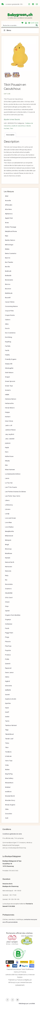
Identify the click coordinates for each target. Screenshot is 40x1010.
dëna (6, 324)
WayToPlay (9, 774)
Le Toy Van (9, 483)
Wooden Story (10, 800)
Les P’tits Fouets (11, 487)
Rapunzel (8, 668)
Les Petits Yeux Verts (12, 496)
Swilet (7, 716)
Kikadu (7, 461)
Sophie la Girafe (10, 699)
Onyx (7, 606)
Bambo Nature (10, 240)
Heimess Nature (10, 399)
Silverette (8, 685)
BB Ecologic (9, 244)
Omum (7, 602)
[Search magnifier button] (36, 25)
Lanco (7, 478)
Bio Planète (9, 262)
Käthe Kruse (9, 456)
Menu (9, 30)
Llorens (7, 509)
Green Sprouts (10, 381)
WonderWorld (10, 796)
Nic (6, 580)
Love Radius (9, 527)
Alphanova (8, 214)
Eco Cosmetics (10, 333)
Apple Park (9, 218)
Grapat (7, 377)
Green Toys (9, 386)
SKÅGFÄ (8, 690)
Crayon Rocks (10, 315)
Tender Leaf (9, 738)
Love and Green (10, 518)
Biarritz (7, 258)
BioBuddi (8, 275)
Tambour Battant (11, 725)
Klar (6, 465)
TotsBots (8, 752)
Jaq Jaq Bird (9, 434)
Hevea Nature (9, 408)
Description (10, 135)
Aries (7, 222)
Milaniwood (9, 536)
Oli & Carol (9, 597)
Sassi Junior (9, 672)
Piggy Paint (9, 633)
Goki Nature (9, 372)
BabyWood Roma (11, 231)
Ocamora (8, 588)
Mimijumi (8, 540)
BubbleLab (8, 293)
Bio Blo (7, 266)
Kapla (7, 447)
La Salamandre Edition (12, 474)
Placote (7, 641)
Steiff (7, 712)
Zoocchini (8, 813)
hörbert (7, 416)
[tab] (10, 135)
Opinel (7, 611)
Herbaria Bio (9, 403)
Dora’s (7, 328)
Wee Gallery (9, 778)
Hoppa (7, 412)
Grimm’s (8, 390)
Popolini (8, 650)
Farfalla (7, 346)
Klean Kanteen (10, 469)
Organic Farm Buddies (12, 615)
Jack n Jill (8, 425)
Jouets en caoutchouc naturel (21, 126)
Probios (8, 655)
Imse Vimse (9, 421)
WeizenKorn (9, 782)
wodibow (8, 791)
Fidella (7, 355)
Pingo (7, 637)
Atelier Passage (10, 227)
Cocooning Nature (11, 306)
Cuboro (7, 319)
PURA (7, 659)
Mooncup (8, 549)
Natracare (8, 566)
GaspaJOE (8, 364)
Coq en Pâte (9, 311)
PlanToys (8, 646)
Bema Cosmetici (10, 253)
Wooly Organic (10, 805)
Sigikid (7, 681)
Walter (7, 769)
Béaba (7, 249)
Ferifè (7, 350)
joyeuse (7, 443)
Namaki (7, 558)
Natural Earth (9, 562)
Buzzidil (8, 297)
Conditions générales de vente (12, 834)
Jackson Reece (10, 430)
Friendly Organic (10, 359)
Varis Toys (8, 760)
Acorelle (8, 200)
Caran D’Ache (9, 302)
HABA (7, 394)
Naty (6, 575)
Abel (6, 196)
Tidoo (7, 743)
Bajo (6, 236)
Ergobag (8, 341)
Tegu (6, 730)
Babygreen (20, 16)
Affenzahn (8, 205)
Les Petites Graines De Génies (15, 491)
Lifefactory (9, 505)
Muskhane (8, 553)
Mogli (7, 544)
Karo (6, 452)
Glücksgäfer (9, 368)
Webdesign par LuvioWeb (27, 1003)
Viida (7, 765)
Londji (7, 513)
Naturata (8, 571)
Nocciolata (9, 584)
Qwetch (7, 663)
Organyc (8, 619)
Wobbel (7, 787)
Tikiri (11, 128)
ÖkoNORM (8, 593)
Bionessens (9, 280)
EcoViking (8, 337)
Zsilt (6, 818)
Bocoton (8, 288)
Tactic (7, 721)
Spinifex (8, 703)
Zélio (7, 809)
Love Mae (8, 522)
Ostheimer (8, 624)
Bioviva (7, 284)
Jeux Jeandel (9, 439)
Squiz (7, 708)
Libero (7, 500)
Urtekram (8, 756)
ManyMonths (9, 531)
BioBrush (8, 271)
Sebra (7, 677)
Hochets (6, 128)
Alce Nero (8, 209)
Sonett (7, 694)
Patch (7, 628)
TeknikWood (9, 734)
